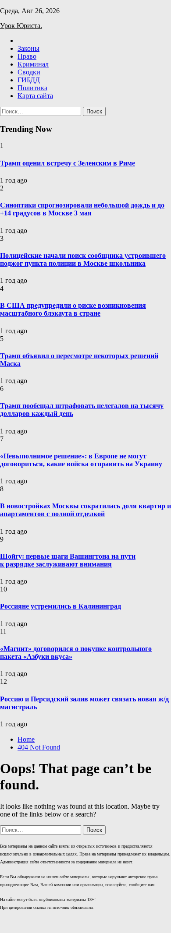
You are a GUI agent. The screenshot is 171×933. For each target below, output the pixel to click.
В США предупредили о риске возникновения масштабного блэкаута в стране (73, 309)
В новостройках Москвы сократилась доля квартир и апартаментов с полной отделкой (85, 510)
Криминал (33, 64)
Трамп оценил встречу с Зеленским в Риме (67, 163)
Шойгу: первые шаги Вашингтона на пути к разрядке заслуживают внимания (67, 560)
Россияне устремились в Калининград (60, 606)
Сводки (29, 72)
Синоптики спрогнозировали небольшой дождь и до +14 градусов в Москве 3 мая (82, 209)
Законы (28, 48)
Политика (32, 88)
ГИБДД (29, 80)
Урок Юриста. (21, 25)
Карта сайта (35, 95)
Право (27, 56)
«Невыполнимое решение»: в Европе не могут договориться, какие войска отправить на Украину (81, 460)
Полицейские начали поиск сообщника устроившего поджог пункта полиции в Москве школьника (83, 259)
